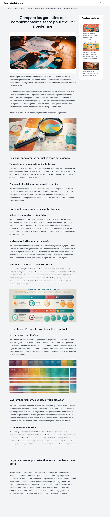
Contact (102, 3)
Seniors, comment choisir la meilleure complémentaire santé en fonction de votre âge (91, 56)
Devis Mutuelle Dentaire (13, 3)
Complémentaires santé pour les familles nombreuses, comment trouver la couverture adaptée (90, 37)
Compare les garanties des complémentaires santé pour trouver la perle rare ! (52, 8)
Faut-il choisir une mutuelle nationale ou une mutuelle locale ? (90, 73)
